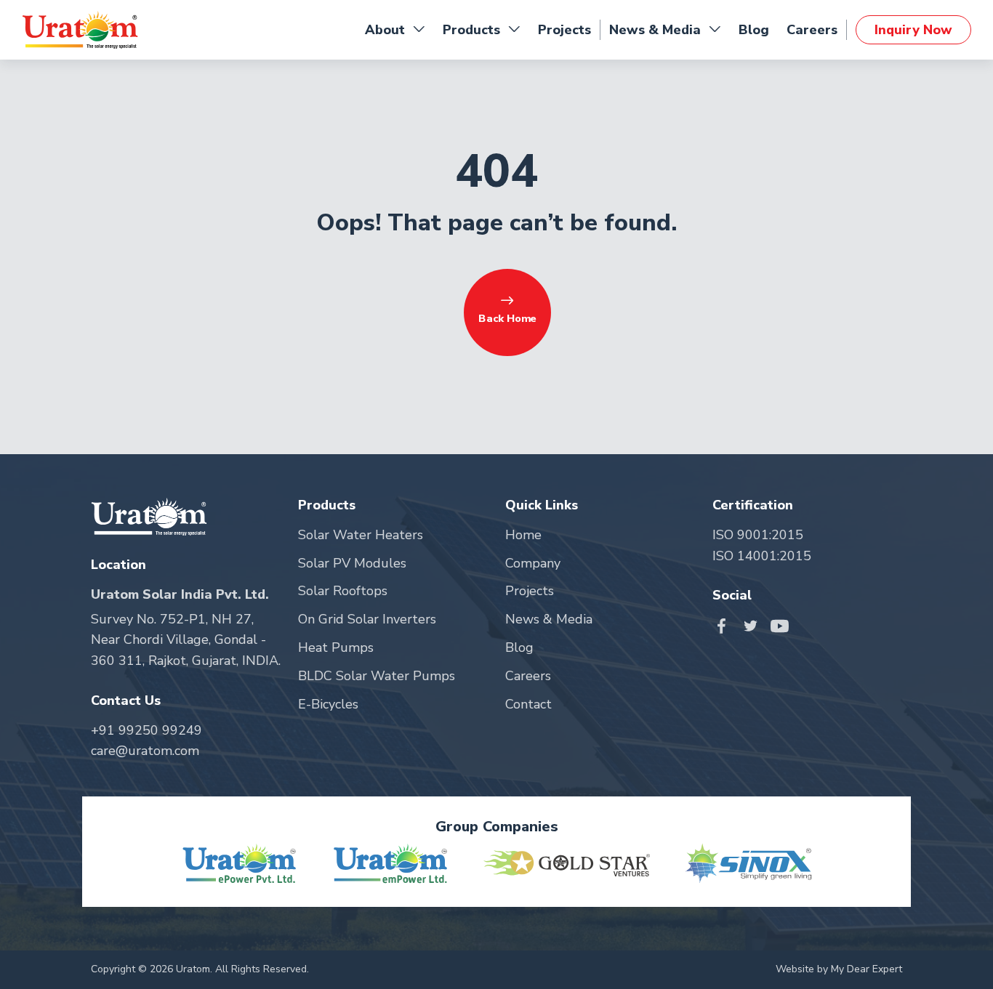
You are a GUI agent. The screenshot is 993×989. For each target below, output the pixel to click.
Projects (564, 30)
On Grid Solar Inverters (367, 619)
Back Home (507, 318)
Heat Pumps (336, 647)
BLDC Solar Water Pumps (376, 676)
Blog (754, 30)
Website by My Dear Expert (839, 969)
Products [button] (471, 30)
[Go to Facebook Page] (725, 625)
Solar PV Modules (352, 563)
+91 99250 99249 (146, 730)
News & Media (548, 619)
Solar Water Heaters (360, 535)
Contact (528, 704)
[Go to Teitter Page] (754, 625)
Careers (812, 30)
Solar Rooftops (342, 591)
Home (523, 535)
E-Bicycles (328, 704)
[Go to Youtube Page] (780, 625)
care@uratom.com (145, 750)
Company (532, 563)
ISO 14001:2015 (761, 556)
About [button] (385, 30)
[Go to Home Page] (80, 30)
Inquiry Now (913, 30)
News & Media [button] (655, 30)
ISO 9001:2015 (757, 535)
